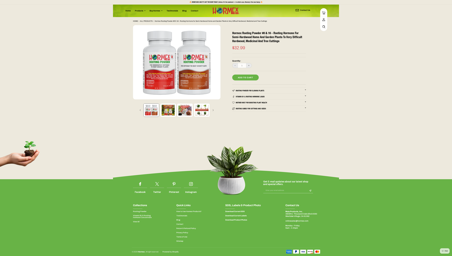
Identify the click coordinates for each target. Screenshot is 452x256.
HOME (135, 21)
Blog (178, 220)
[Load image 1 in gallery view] (151, 110)
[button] (140, 10)
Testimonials (181, 216)
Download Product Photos (236, 220)
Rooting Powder (139, 211)
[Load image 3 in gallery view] (185, 110)
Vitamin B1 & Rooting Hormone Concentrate (142, 216)
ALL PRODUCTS (146, 21)
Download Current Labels (236, 216)
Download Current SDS (235, 211)
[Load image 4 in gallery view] (202, 110)
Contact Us (305, 10)
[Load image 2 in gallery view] (168, 110)
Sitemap (179, 241)
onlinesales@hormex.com (296, 221)
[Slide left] (140, 110)
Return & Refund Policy (186, 228)
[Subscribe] (310, 190)
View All (136, 222)
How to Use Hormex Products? (188, 211)
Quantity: (236, 61)
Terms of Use (181, 237)
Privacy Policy (182, 233)
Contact (179, 224)
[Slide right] (213, 110)
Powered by (167, 252)
